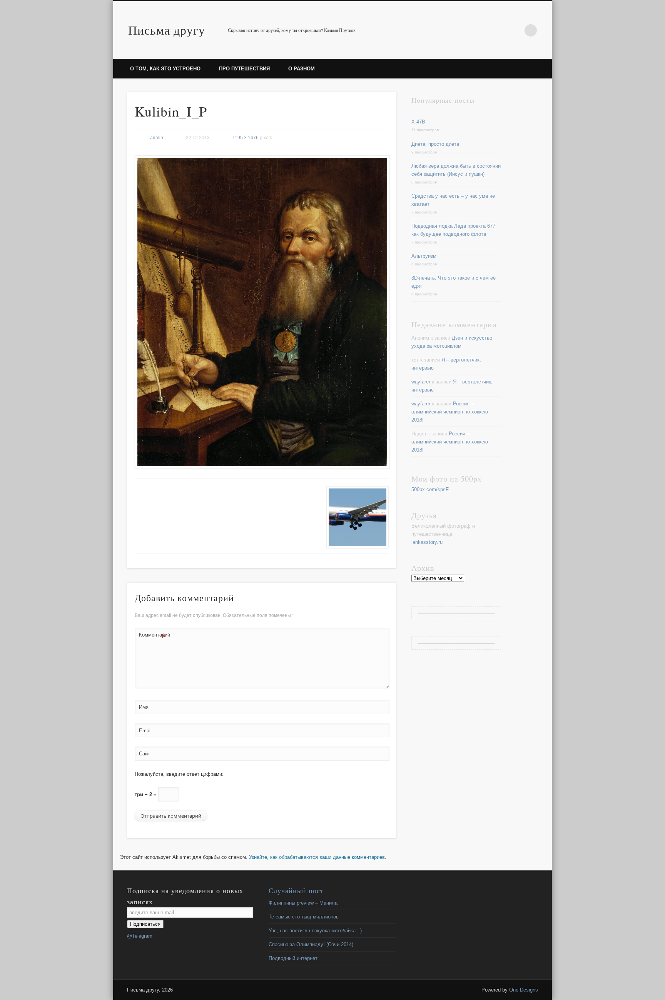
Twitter (515, 30)
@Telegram (139, 936)
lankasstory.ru (427, 542)
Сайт (144, 754)
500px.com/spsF (430, 489)
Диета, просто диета (435, 144)
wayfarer (420, 382)
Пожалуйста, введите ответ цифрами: (179, 774)
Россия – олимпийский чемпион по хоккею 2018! (449, 412)
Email (145, 730)
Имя (144, 707)
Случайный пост (296, 890)
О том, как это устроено (165, 69)
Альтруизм (423, 256)
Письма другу (166, 30)
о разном (301, 69)
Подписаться (145, 924)
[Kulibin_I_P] (262, 312)
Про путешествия (244, 69)
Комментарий (152, 637)
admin (156, 137)
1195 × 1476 (245, 137)
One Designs (523, 990)
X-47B (418, 122)
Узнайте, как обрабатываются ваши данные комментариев (317, 857)
